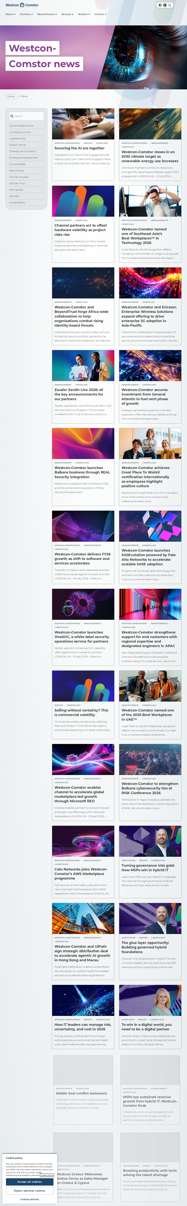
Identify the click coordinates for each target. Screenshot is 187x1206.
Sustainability (17, 202)
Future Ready (17, 164)
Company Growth (20, 132)
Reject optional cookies (29, 1190)
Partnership (16, 189)
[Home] (22, 5)
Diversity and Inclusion (22, 151)
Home (10, 96)
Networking (16, 170)
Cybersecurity (17, 138)
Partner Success (18, 176)
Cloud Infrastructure (21, 125)
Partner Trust (17, 183)
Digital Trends (17, 144)
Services (14, 196)
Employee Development (23, 157)
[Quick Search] (169, 5)
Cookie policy (46, 1175)
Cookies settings (29, 1199)
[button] (160, 5)
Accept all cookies (30, 1181)
